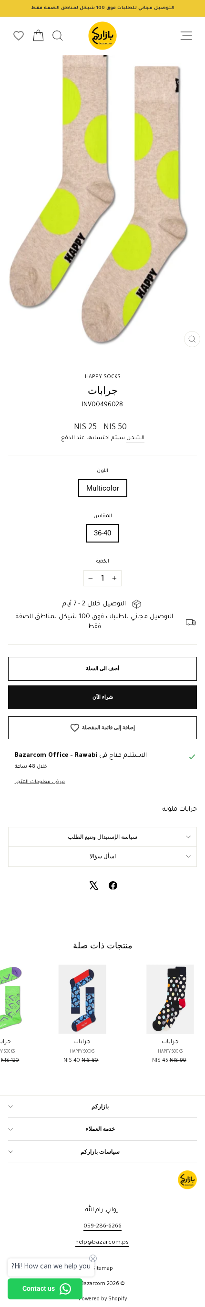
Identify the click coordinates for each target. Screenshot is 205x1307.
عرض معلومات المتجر (40, 782)
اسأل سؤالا (103, 856)
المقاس (102, 516)
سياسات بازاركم (100, 1151)
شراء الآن (102, 697)
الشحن (135, 438)
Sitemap (102, 1269)
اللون (102, 471)
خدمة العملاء (100, 1129)
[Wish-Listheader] (18, 35)
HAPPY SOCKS (103, 377)
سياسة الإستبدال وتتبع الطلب (102, 837)
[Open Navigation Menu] (186, 36)
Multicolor (102, 488)
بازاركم (100, 1106)
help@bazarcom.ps (102, 1242)
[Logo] (102, 35)
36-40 (102, 533)
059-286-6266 (102, 1226)
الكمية (102, 561)
